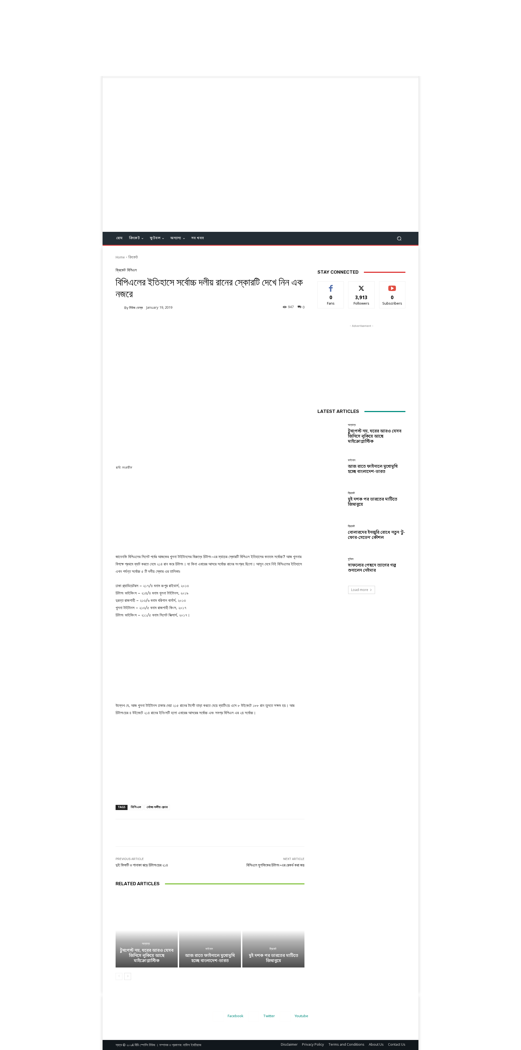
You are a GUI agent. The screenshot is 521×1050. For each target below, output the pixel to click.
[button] (399, 238)
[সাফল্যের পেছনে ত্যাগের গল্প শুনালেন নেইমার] (330, 565)
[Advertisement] (163, 38)
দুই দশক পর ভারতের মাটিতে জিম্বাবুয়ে (273, 958)
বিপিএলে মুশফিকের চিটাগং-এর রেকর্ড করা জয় (275, 865)
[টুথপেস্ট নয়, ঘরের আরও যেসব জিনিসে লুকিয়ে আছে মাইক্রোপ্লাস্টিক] (147, 930)
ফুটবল (351, 559)
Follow (361, 285)
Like (331, 285)
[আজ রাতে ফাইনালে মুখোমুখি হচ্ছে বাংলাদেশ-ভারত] (210, 930)
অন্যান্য (146, 943)
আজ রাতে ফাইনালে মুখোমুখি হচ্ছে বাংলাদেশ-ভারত (210, 958)
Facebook (235, 1016)
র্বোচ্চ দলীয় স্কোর (157, 807)
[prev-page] (119, 976)
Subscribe (392, 285)
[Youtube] (285, 1016)
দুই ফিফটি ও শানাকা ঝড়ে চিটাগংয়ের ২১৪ (142, 865)
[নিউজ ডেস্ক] (120, 307)
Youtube (301, 1016)
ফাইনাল (209, 948)
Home (120, 257)
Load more (359, 589)
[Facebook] (218, 1016)
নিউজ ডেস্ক (136, 307)
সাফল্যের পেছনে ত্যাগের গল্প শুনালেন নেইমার (372, 568)
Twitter (269, 1016)
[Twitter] (253, 1016)
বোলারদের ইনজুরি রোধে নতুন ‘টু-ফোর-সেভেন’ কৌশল (376, 535)
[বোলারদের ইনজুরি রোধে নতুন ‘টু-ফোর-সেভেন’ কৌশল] (330, 532)
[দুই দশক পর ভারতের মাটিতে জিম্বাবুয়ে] (273, 930)
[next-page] (127, 976)
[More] (226, 326)
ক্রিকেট (133, 257)
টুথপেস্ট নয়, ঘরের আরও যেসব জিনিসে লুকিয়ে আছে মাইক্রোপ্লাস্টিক (146, 956)
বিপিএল (132, 270)
